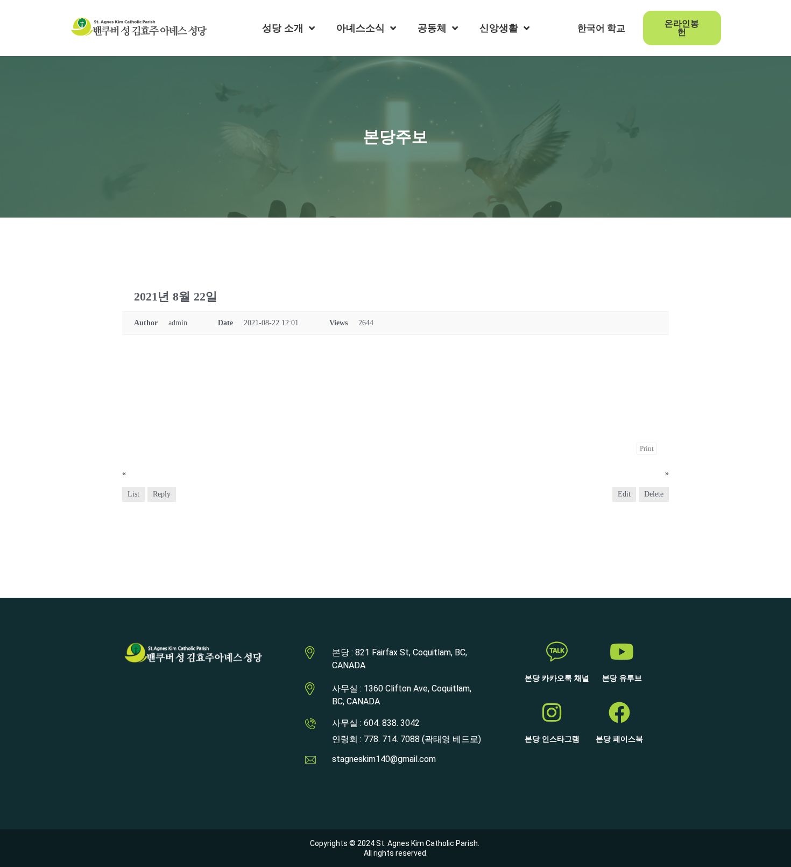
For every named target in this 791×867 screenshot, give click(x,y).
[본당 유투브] (622, 651)
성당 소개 (282, 28)
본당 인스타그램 (552, 739)
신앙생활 (498, 28)
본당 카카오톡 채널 (557, 678)
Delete (653, 494)
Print (647, 448)
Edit (624, 494)
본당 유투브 (622, 678)
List (133, 494)
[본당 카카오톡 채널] (557, 651)
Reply (162, 494)
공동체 (432, 28)
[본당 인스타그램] (552, 712)
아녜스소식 (360, 28)
